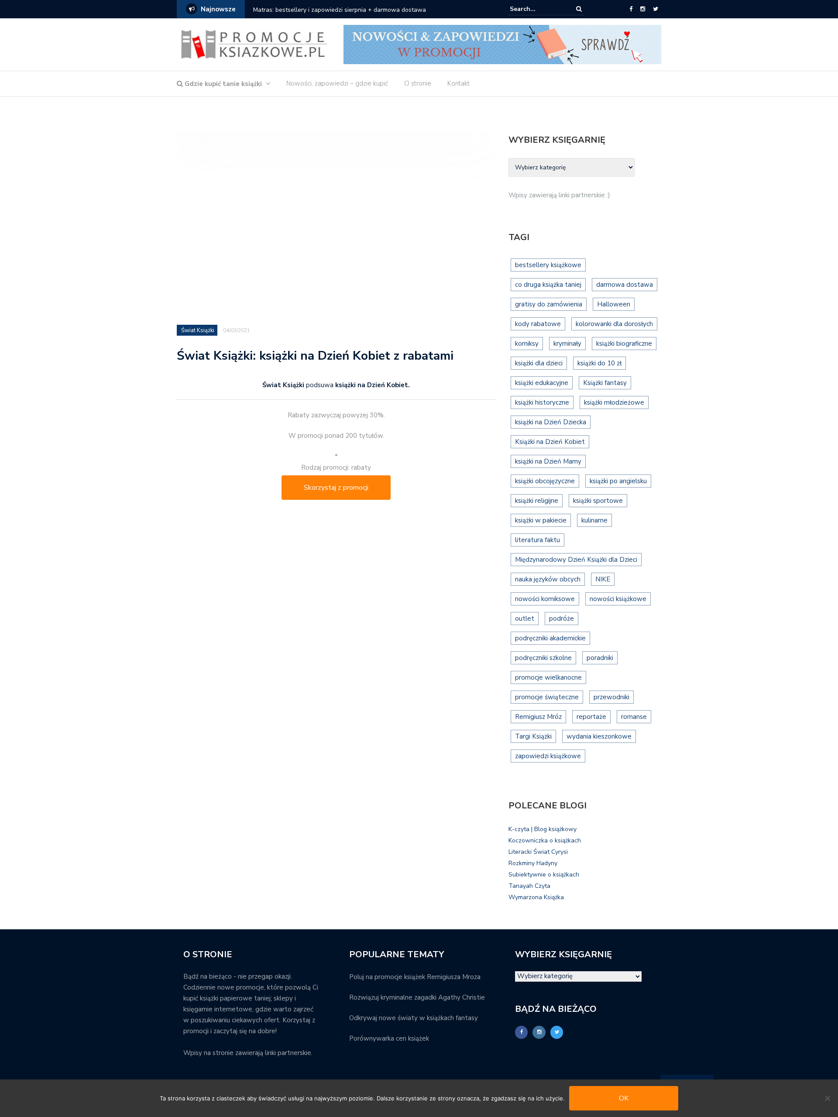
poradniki (600, 657)
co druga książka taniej (548, 284)
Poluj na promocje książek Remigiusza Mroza (415, 977)
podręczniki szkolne (543, 657)
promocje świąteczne (547, 697)
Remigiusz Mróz (538, 716)
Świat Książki (197, 330)
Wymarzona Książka (536, 897)
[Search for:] (536, 9)
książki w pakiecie (541, 520)
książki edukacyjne (541, 382)
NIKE (602, 579)
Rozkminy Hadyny (532, 863)
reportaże (591, 716)
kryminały (567, 343)
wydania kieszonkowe (599, 736)
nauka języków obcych (547, 579)
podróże (561, 618)
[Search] (579, 9)
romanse (634, 716)
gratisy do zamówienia (548, 304)
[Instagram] (642, 9)
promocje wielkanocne (548, 677)
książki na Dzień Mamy (548, 461)
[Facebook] (630, 9)
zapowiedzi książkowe (548, 756)
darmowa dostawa (624, 284)
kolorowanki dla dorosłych (614, 324)
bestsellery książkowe (548, 265)
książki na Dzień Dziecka (550, 422)
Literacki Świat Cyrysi (538, 852)
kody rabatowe (538, 324)
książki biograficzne (624, 343)
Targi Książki (533, 736)
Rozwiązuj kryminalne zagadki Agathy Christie (417, 997)
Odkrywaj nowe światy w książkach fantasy (413, 1018)
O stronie (417, 83)
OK (623, 1098)
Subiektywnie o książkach (543, 874)
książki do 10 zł (599, 363)
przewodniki (611, 697)
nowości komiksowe (545, 599)
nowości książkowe (618, 599)
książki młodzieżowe (614, 402)
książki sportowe (598, 500)
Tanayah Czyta (529, 886)
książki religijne (536, 500)
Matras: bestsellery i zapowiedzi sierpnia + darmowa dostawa (339, 10)
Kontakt (458, 83)
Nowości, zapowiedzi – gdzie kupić (337, 83)
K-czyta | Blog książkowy (542, 829)
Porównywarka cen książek (389, 1038)
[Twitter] (655, 9)
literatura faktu (537, 540)
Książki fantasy (605, 382)
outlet (524, 618)
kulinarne (594, 520)
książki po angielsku (618, 481)
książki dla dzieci (539, 363)
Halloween (613, 304)
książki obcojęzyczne (545, 481)
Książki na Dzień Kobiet (550, 441)
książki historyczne (542, 402)
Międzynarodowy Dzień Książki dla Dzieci (576, 559)
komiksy (527, 343)
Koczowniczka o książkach (544, 840)
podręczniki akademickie (550, 638)
